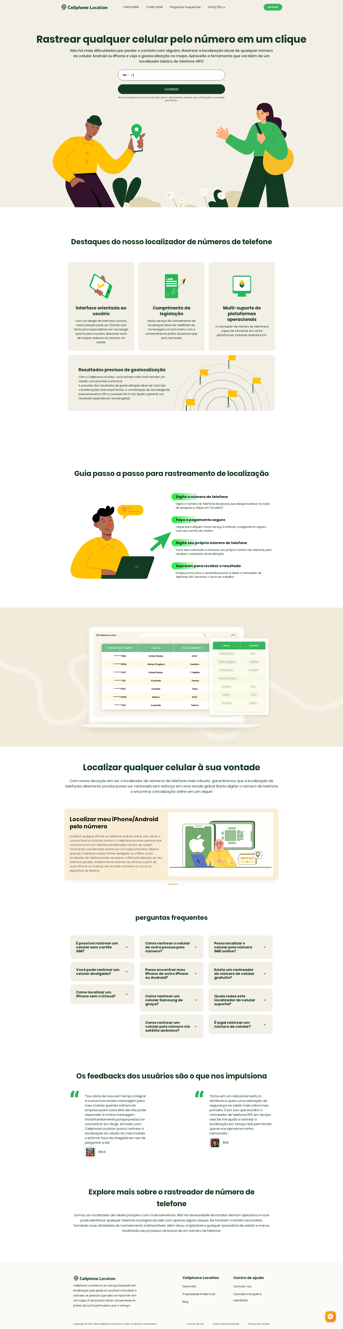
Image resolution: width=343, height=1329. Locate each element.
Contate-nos (242, 1286)
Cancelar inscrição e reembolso (247, 1297)
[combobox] (126, 75)
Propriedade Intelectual (199, 1294)
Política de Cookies (259, 1324)
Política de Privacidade (226, 1324)
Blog (185, 1302)
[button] (163, 884)
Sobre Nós (189, 1286)
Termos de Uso (195, 1324)
